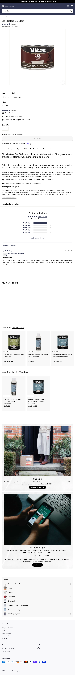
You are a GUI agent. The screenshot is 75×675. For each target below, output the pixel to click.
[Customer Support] (37, 519)
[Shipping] (37, 451)
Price (4, 102)
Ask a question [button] (37, 238)
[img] (7, 251)
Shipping (4, 134)
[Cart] (68, 6)
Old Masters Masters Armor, (21, 192)
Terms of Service (7, 636)
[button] (6, 24)
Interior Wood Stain (21, 372)
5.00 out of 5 (42, 217)
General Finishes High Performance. (45, 192)
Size (3, 93)
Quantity (5, 125)
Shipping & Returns (8, 628)
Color (14, 93)
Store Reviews (6, 633)
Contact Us (37, 565)
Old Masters (6, 26)
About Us (5, 630)
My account (5, 638)
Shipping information (10, 204)
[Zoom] (63, 82)
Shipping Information (37, 487)
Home (3, 17)
